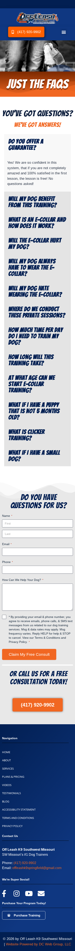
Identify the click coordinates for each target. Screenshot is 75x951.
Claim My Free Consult (29, 654)
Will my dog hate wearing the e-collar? (35, 291)
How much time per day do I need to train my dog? (35, 336)
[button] (63, 32)
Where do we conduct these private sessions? (36, 312)
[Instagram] (16, 893)
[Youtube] (29, 893)
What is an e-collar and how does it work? (37, 223)
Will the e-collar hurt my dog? (34, 243)
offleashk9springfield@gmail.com (36, 868)
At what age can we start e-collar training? (31, 384)
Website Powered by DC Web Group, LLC (38, 944)
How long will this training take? (30, 360)
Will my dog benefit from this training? (32, 202)
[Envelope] (41, 893)
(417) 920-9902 (25, 863)
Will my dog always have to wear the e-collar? (31, 267)
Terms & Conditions (47, 637)
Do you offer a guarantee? (25, 144)
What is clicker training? (26, 435)
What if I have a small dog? (34, 456)
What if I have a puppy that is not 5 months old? (34, 411)
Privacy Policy (18, 642)
